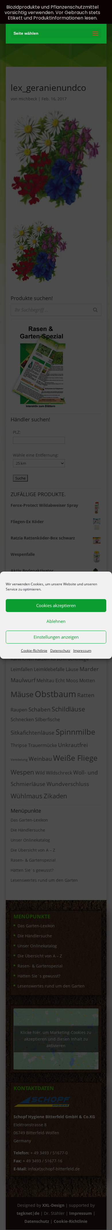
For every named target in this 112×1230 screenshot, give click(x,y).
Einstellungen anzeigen (56, 637)
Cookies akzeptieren (56, 605)
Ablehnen (56, 621)
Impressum (82, 650)
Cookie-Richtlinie (34, 650)
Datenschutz (60, 650)
